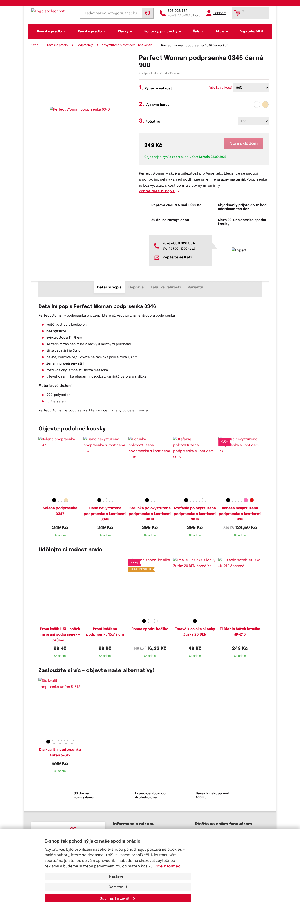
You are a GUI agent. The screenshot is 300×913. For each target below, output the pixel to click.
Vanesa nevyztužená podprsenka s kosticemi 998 (240, 514)
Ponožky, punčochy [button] (160, 31)
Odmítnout (118, 887)
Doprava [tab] (136, 287)
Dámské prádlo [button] (49, 31)
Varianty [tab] (195, 287)
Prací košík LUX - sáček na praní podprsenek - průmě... (60, 634)
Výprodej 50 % (251, 31)
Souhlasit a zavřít (115, 898)
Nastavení (118, 876)
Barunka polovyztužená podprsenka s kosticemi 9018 (150, 514)
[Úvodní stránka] (52, 11)
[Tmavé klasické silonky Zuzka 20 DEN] (195, 587)
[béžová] (265, 104)
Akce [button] (220, 31)
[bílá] (257, 104)
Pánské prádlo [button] (90, 31)
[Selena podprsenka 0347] (60, 466)
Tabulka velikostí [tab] (166, 287)
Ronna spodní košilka (149, 629)
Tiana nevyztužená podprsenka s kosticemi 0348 (105, 514)
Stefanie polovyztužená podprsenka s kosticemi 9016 (195, 514)
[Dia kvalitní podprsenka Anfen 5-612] (60, 708)
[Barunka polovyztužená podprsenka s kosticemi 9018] (150, 466)
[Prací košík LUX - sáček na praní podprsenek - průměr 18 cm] (60, 587)
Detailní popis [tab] (109, 287)
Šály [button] (196, 31)
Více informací (167, 866)
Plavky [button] (123, 31)
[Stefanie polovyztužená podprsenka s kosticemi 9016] (195, 466)
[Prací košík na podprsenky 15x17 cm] (105, 587)
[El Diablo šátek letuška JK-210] (240, 587)
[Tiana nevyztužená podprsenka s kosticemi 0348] (105, 466)
